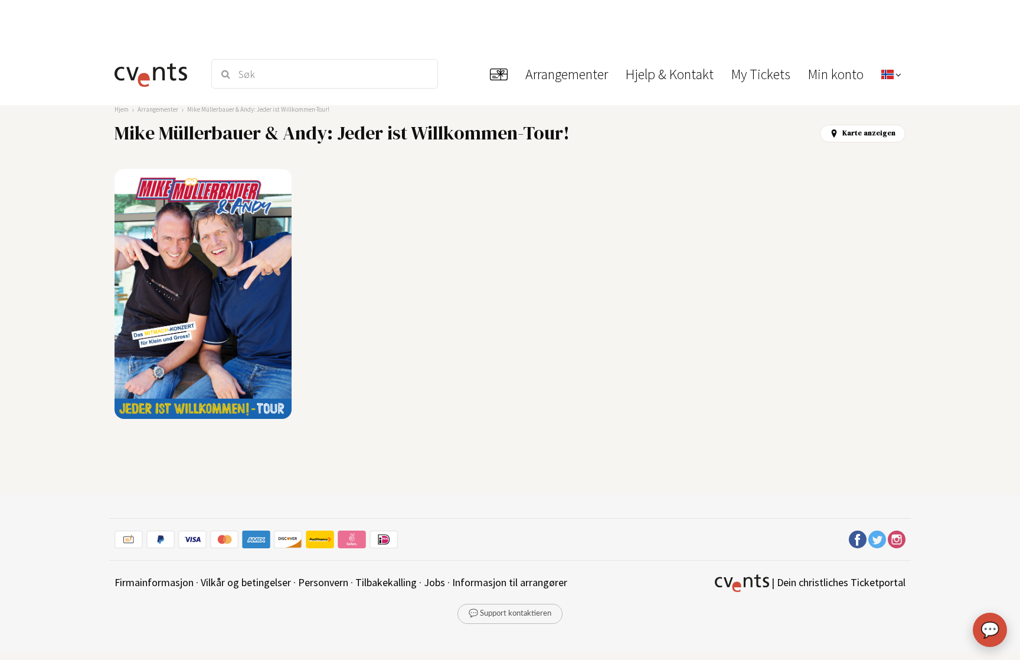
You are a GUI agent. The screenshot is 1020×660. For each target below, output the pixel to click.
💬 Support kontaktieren (510, 613)
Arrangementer (158, 109)
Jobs (434, 582)
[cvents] (155, 74)
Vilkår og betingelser (246, 582)
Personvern (323, 582)
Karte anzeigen (868, 133)
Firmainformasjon (154, 582)
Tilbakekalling (386, 582)
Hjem (122, 109)
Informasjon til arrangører (509, 582)
